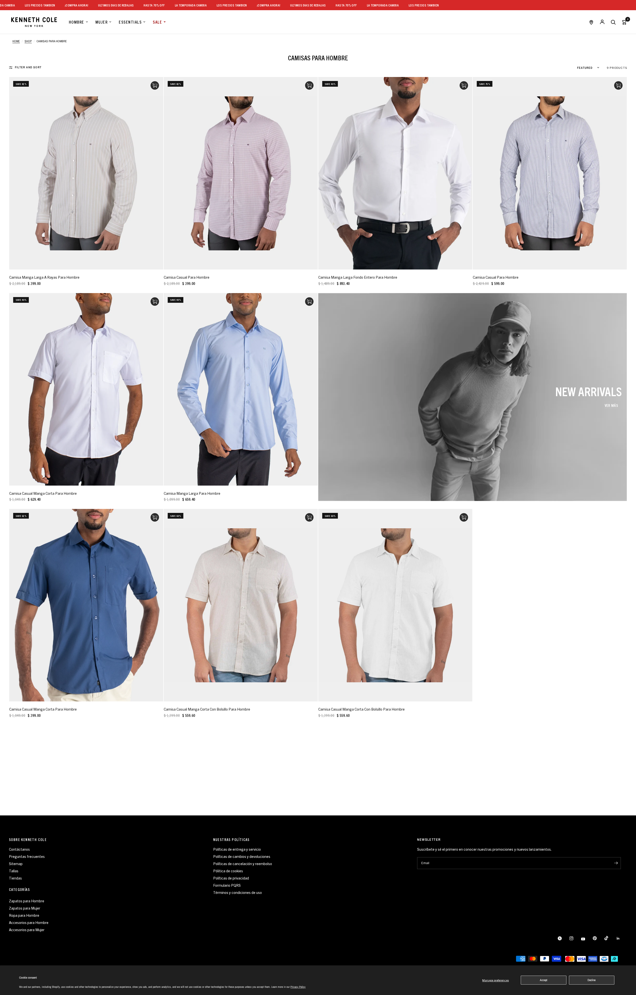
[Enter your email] (616, 863)
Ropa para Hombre (24, 915)
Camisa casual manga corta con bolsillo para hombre (207, 709)
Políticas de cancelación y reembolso (242, 863)
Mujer (101, 21)
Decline (592, 980)
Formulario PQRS (227, 885)
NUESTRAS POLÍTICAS (231, 839)
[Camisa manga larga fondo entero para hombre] (395, 173)
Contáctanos (19, 849)
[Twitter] (563, 938)
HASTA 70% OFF (132, 5)
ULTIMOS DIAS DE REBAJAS (94, 5)
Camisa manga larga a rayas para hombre (44, 277)
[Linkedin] (621, 938)
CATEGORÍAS (19, 889)
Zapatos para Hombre (26, 900)
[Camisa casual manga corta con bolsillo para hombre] (241, 605)
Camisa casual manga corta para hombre (43, 493)
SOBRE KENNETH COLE (28, 839)
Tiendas (15, 878)
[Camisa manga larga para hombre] (241, 389)
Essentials (130, 21)
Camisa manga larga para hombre (192, 493)
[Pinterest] (598, 938)
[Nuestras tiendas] (591, 22)
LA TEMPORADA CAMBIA (169, 5)
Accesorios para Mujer (26, 929)
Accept (543, 980)
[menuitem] (78, 22)
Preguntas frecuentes (27, 856)
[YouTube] (586, 939)
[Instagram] (574, 938)
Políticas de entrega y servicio (237, 849)
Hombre (76, 21)
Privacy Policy (298, 987)
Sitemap (16, 863)
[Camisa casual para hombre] (241, 173)
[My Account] (602, 22)
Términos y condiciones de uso (237, 892)
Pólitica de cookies (228, 870)
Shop (28, 41)
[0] (623, 22)
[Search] (613, 22)
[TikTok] (609, 938)
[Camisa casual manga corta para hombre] (86, 389)
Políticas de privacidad (231, 878)
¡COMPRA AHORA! (55, 5)
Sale (157, 21)
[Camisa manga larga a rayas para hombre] (86, 173)
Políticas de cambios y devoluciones (241, 856)
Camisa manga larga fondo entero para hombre (357, 277)
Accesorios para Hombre (28, 922)
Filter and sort (28, 67)
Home (16, 41)
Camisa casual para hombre (186, 277)
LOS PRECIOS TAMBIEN (18, 5)
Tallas (13, 870)
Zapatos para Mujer (24, 908)
